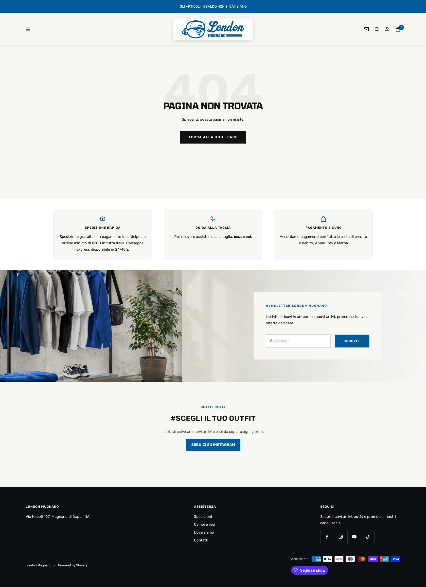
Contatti (201, 540)
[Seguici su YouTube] (354, 537)
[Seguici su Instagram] (340, 537)
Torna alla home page (213, 137)
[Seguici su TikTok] (367, 537)
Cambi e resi (204, 524)
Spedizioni (203, 516)
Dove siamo (204, 532)
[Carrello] (397, 29)
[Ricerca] (377, 29)
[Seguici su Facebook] (327, 537)
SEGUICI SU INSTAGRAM (213, 444)
